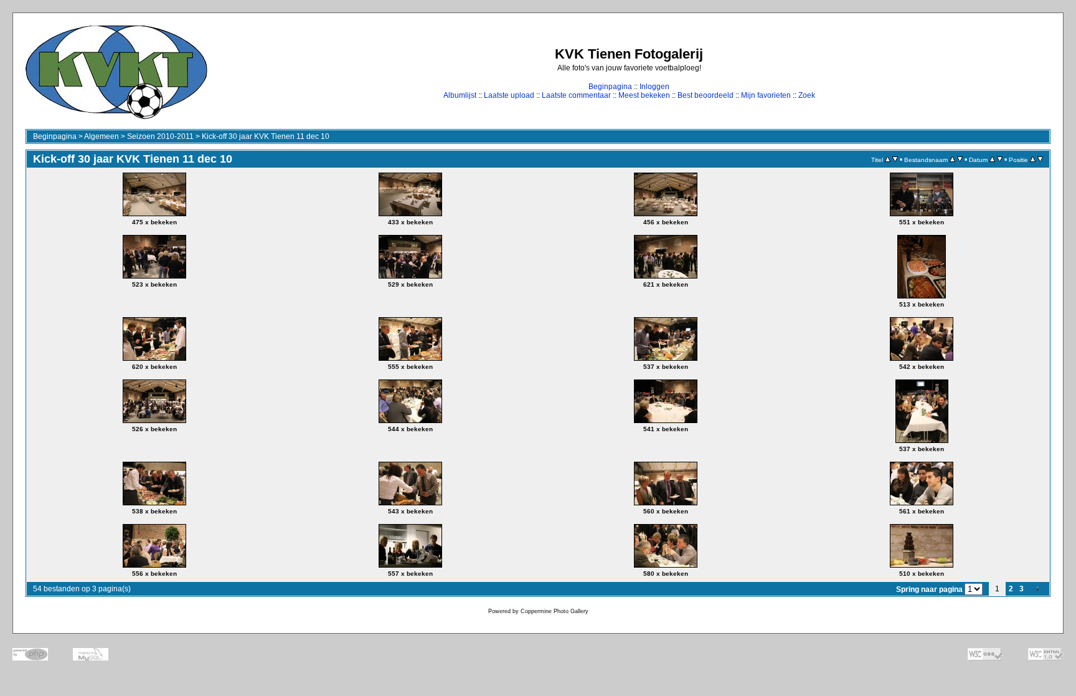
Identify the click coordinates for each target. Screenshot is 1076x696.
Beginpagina (610, 86)
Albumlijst (459, 95)
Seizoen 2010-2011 (160, 136)
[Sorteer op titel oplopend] (887, 159)
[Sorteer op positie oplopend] (1033, 159)
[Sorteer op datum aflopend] (1000, 159)
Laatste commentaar (576, 95)
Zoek (806, 95)
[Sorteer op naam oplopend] (952, 159)
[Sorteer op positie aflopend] (1040, 159)
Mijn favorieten (766, 95)
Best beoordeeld (705, 95)
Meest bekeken (644, 95)
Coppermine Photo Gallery (554, 611)
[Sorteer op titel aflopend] (895, 159)
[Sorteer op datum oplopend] (992, 159)
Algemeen (101, 136)
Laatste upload (509, 95)
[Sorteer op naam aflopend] (960, 159)
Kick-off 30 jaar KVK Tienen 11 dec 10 (265, 136)
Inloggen (654, 86)
